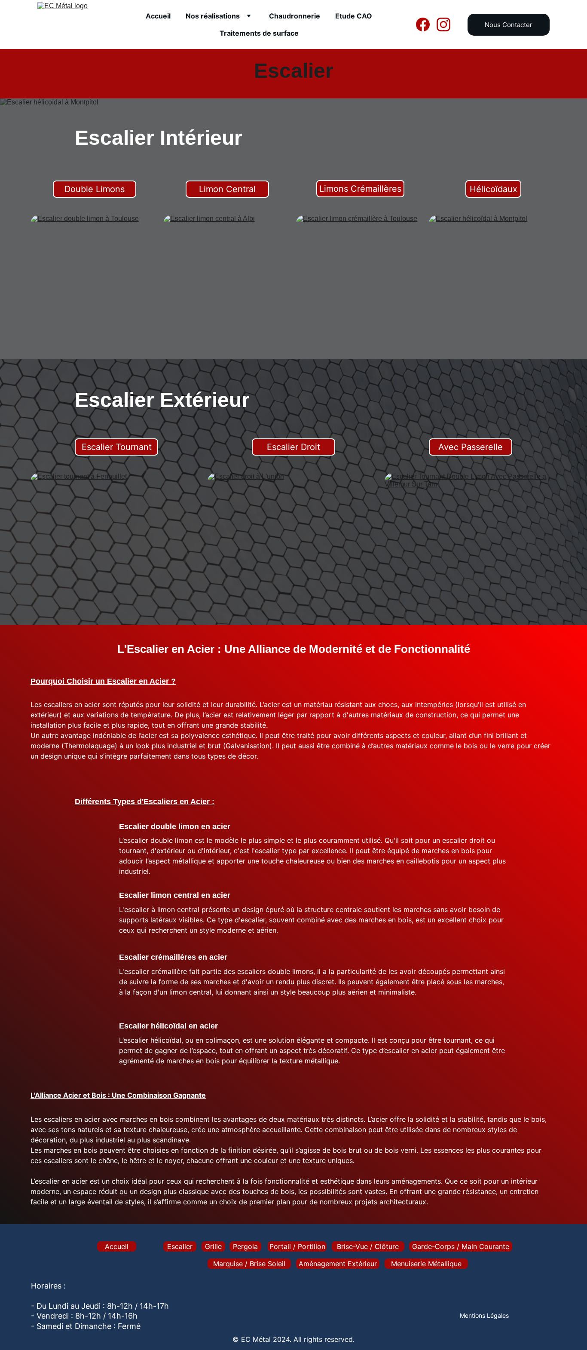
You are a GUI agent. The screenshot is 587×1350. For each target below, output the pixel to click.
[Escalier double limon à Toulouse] (94, 276)
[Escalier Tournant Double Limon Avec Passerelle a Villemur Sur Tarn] (470, 536)
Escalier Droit (293, 447)
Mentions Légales (484, 1315)
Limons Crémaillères (360, 189)
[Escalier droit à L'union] (293, 536)
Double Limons (94, 189)
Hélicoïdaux (493, 189)
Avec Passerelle (470, 447)
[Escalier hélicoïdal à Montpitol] (492, 276)
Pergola (245, 1246)
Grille (213, 1246)
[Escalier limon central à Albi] (227, 276)
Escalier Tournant (117, 447)
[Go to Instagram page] (443, 24)
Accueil (158, 16)
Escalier (180, 1246)
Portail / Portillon (297, 1246)
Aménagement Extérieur (338, 1263)
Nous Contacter (508, 25)
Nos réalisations (213, 16)
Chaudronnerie (294, 16)
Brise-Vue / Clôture (368, 1246)
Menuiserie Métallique (426, 1263)
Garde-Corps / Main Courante (460, 1246)
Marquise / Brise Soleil (249, 1263)
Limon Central (227, 189)
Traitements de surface (259, 33)
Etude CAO (353, 16)
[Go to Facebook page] (426, 24)
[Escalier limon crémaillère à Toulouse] (360, 276)
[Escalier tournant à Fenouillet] (116, 536)
